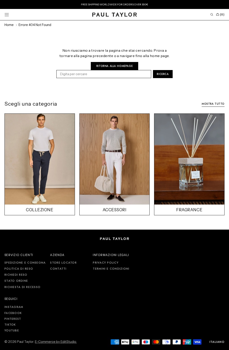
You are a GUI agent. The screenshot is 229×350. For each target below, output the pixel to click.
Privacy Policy (106, 263)
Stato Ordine (16, 281)
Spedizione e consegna (25, 263)
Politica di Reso (18, 269)
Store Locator (63, 263)
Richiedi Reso (15, 275)
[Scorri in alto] (222, 343)
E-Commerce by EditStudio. (56, 342)
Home (9, 25)
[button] (7, 14)
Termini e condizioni (111, 269)
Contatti (58, 269)
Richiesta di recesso (22, 287)
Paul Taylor (25, 342)
